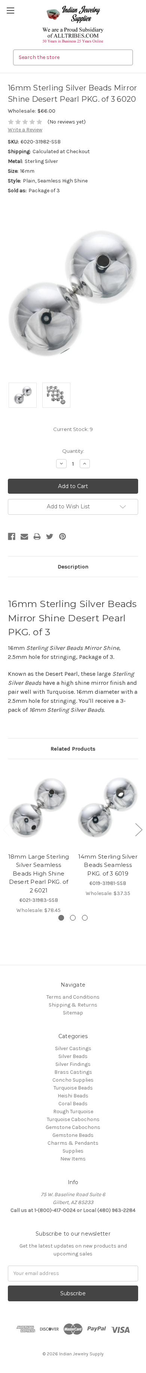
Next (138, 829)
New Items (73, 1159)
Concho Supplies (73, 1080)
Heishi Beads (73, 1096)
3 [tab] (85, 918)
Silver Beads (73, 1056)
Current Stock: (73, 429)
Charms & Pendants (73, 1143)
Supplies (73, 1151)
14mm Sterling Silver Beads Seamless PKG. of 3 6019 (108, 865)
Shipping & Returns (73, 1005)
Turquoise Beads (73, 1088)
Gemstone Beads (73, 1135)
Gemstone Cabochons (73, 1127)
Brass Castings (73, 1072)
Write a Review (25, 130)
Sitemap (73, 1013)
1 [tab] (61, 918)
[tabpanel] (38, 840)
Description (73, 566)
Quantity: (73, 451)
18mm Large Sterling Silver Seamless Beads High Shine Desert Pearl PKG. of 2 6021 (38, 873)
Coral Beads (73, 1103)
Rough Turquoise (73, 1111)
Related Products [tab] (73, 748)
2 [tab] (73, 918)
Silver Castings (73, 1048)
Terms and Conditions (73, 997)
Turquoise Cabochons (73, 1119)
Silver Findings (73, 1064)
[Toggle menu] (10, 10)
